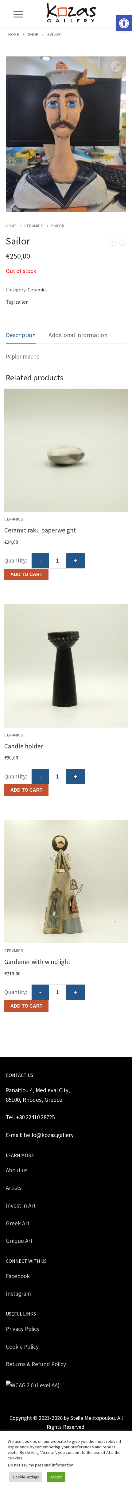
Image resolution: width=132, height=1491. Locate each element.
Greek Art (17, 1223)
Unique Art (19, 1240)
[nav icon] (18, 14)
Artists (13, 1187)
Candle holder (23, 746)
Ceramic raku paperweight (40, 530)
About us (16, 1170)
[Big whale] (112, 243)
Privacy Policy (23, 1328)
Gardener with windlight (37, 962)
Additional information (78, 335)
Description (21, 335)
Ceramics (33, 226)
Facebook (18, 1276)
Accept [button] (56, 1477)
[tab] (21, 335)
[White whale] (123, 243)
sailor (22, 302)
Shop (33, 34)
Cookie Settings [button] (26, 1477)
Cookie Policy (22, 1346)
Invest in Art (21, 1205)
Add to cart (26, 574)
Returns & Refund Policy (36, 1364)
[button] (124, 23)
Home (13, 34)
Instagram (18, 1293)
